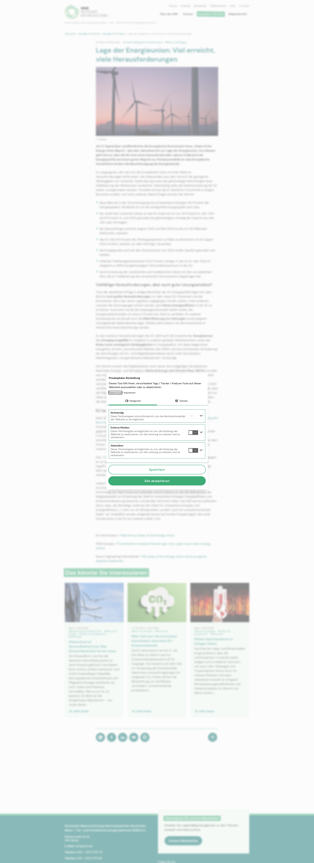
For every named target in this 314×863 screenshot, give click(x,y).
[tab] (133, 401)
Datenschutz (115, 392)
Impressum (130, 392)
